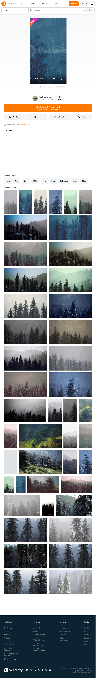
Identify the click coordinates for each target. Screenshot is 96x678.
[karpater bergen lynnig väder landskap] (43, 484)
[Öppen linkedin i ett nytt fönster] (35, 670)
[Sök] (84, 10)
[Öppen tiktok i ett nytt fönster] (42, 670)
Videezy (7, 635)
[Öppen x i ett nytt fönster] (46, 670)
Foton (23, 4)
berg (44, 181)
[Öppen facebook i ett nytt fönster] (27, 670)
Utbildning (8, 641)
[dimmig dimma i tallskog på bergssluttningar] (55, 410)
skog (8, 181)
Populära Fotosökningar (37, 644)
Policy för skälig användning (79, 672)
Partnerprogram (38, 635)
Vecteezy (7, 631)
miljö (35, 181)
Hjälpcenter (63, 628)
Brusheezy (8, 628)
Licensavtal (36, 628)
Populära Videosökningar (38, 650)
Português (86, 635)
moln (84, 181)
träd (16, 181)
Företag (7, 638)
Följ (59, 100)
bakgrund (64, 181)
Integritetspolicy (84, 670)
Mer (56, 4)
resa (53, 181)
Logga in (84, 4)
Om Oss (62, 635)
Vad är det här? (25, 125)
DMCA (34, 631)
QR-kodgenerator (10, 659)
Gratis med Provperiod (48, 108)
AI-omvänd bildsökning (8, 649)
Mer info (9, 130)
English (85, 628)
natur (26, 181)
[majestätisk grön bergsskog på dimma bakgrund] (70, 462)
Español (85, 631)
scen (75, 181)
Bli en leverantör (63, 639)
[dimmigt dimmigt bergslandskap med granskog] (85, 410)
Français (85, 641)
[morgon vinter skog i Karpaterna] (10, 202)
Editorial (45, 4)
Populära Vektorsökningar (38, 639)
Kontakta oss (64, 631)
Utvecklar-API (9, 645)
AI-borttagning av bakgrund (11, 654)
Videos (34, 4)
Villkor (75, 670)
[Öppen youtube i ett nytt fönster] (50, 670)
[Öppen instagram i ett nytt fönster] (31, 670)
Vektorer (11, 4)
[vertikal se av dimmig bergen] (48, 505)
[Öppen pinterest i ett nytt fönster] (39, 670)
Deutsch (85, 638)
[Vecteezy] (3, 3)
